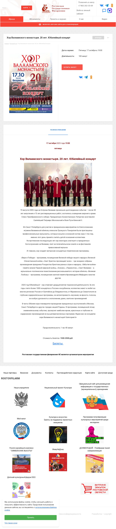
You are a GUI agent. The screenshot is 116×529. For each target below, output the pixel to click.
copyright (107, 514)
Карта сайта (90, 373)
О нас (81, 19)
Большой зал (13, 43)
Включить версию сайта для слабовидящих (60, 24)
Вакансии (24, 373)
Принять (30, 517)
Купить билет (70, 67)
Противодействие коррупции (69, 373)
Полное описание (58, 130)
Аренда (98, 38)
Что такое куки (11, 523)
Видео (104, 19)
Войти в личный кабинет (83, 12)
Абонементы (34, 19)
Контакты (49, 373)
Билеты (58, 343)
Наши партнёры (10, 373)
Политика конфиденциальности (68, 514)
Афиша (12, 19)
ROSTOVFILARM (10, 378)
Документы (36, 373)
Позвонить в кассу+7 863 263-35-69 (86, 4)
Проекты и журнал (58, 19)
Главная (7, 43)
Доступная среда (105, 373)
